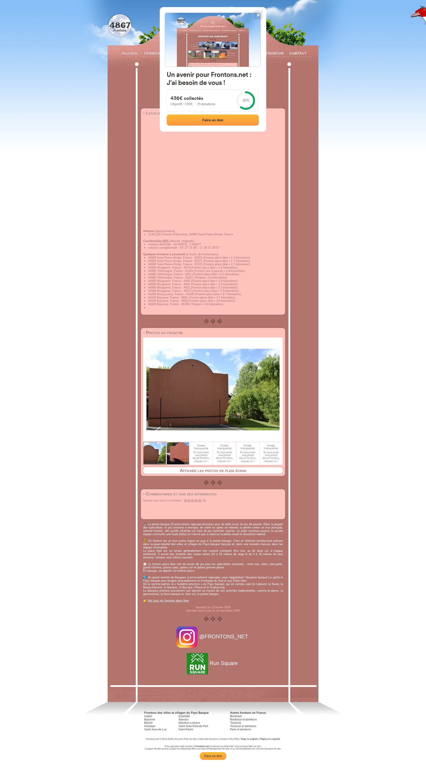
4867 (120, 24)
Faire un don (213, 756)
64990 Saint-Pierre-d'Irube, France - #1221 (175, 264)
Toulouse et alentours (243, 726)
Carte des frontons (207, 739)
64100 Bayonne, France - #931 (168, 297)
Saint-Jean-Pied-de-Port (193, 726)
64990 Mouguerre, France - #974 (169, 267)
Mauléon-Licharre (189, 722)
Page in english (249, 739)
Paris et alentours (240, 729)
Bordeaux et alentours (243, 719)
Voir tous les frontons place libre (168, 600)
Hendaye (149, 726)
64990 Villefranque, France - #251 (169, 274)
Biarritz (148, 722)
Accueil (130, 53)
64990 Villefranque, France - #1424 (170, 271)
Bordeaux (236, 716)
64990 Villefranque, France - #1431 (170, 277)
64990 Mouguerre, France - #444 (169, 284)
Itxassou (184, 719)
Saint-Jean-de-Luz (155, 729)
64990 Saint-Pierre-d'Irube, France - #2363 (175, 257)
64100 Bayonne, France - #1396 (168, 304)
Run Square (223, 663)
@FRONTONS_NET (224, 637)
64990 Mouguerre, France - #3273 (169, 290)
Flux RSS (234, 739)
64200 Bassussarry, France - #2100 (171, 294)
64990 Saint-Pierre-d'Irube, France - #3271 (175, 261)
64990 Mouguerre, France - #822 (169, 287)
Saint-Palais (186, 729)
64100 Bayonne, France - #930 (168, 300)
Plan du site (190, 739)
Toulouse (235, 722)
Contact (297, 53)
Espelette (184, 716)
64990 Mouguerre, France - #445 (169, 281)
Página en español (270, 739)
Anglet (148, 716)
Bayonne (149, 719)
